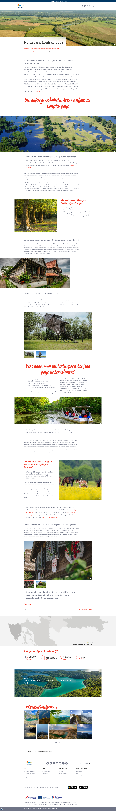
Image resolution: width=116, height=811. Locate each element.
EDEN (77, 773)
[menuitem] (72, 787)
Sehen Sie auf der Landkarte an (82, 644)
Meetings (61, 771)
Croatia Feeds (79, 771)
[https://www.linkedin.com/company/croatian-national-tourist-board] (63, 763)
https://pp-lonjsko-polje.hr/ (85, 609)
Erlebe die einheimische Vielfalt (83, 779)
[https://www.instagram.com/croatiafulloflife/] (51, 763)
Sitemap (90, 808)
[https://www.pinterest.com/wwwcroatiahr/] (57, 763)
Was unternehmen (46, 771)
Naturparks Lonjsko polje (49, 517)
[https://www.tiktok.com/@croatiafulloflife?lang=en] (66, 763)
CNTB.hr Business (63, 773)
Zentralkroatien (38, 91)
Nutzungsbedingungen (74, 808)
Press (60, 775)
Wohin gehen (44, 773)
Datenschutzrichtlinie (83, 808)
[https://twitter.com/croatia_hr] (54, 763)
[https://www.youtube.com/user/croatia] (60, 763)
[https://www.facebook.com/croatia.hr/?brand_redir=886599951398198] (47, 763)
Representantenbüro (63, 777)
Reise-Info (44, 775)
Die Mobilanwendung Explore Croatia (58, 1)
